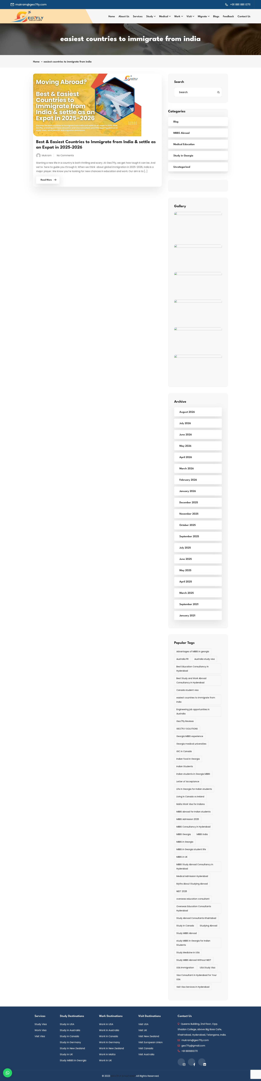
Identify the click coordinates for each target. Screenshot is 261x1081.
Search (179, 82)
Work (177, 16)
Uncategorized (181, 167)
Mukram (47, 155)
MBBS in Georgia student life (191, 849)
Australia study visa (204, 659)
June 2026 (185, 434)
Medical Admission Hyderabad (192, 876)
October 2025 (187, 525)
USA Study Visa (207, 967)
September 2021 (188, 604)
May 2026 (185, 446)
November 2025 (188, 514)
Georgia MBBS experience (189, 736)
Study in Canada (185, 925)
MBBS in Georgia (184, 841)
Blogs (216, 16)
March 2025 (186, 593)
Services (138, 16)
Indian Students (184, 766)
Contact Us (244, 16)
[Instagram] (181, 1062)
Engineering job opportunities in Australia (192, 711)
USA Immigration (185, 967)
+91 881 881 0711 (240, 4)
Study (149, 16)
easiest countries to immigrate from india (68, 61)
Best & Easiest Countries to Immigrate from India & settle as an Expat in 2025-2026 (96, 145)
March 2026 (186, 468)
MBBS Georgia (183, 834)
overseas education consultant (192, 898)
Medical (163, 16)
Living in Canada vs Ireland (190, 796)
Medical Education (184, 144)
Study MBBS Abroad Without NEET (193, 960)
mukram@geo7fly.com (31, 4)
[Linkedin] (201, 1062)
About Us (124, 16)
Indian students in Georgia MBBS (193, 773)
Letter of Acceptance (187, 781)
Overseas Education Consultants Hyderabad (193, 908)
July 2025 (185, 548)
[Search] (218, 92)
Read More (46, 180)
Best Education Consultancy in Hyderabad (192, 668)
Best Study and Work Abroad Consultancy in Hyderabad (191, 680)
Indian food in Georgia (188, 758)
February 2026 (188, 480)
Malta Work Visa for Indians (190, 804)
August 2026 (187, 412)
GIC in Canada (184, 751)
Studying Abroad (208, 925)
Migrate (202, 16)
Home (111, 16)
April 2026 (185, 457)
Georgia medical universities (191, 743)
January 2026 (187, 491)
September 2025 (189, 536)
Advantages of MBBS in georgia (192, 651)
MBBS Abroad (181, 133)
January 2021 (187, 615)
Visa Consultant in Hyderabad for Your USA (196, 977)
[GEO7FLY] (27, 16)
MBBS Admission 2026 (187, 819)
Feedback (228, 16)
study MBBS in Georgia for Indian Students (193, 942)
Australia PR (182, 659)
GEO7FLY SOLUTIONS (187, 728)
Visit (189, 16)
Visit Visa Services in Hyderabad (192, 986)
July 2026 (185, 423)
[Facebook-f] (191, 1062)
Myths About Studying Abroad (192, 883)
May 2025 (185, 570)
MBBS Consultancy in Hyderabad (193, 826)
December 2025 (188, 502)
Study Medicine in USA (188, 952)
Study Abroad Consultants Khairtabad (196, 918)
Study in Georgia (183, 155)
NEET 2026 (181, 891)
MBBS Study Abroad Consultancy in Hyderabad (194, 866)
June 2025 (185, 559)
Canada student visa (187, 690)
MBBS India (202, 834)
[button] (7, 1072)
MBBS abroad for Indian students (193, 811)
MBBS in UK (181, 856)
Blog (175, 121)
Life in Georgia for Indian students (194, 789)
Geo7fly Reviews (185, 721)
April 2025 (185, 581)
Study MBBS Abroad (186, 933)
